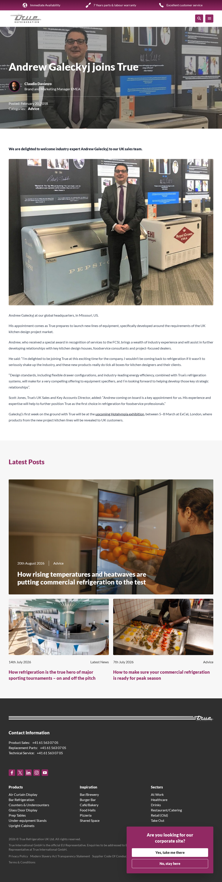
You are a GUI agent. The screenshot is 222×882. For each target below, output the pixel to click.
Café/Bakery (89, 805)
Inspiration (88, 787)
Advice (33, 109)
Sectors (157, 787)
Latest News (99, 662)
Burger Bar (88, 800)
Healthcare (159, 800)
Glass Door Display (23, 810)
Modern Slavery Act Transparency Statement (60, 856)
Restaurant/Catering (166, 810)
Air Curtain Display (23, 794)
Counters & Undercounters (29, 805)
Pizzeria (85, 815)
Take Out (157, 820)
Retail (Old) (159, 815)
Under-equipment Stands (28, 820)
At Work (157, 794)
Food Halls (88, 810)
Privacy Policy (18, 856)
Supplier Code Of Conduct (110, 856)
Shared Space (90, 820)
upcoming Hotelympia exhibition (119, 414)
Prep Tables (17, 815)
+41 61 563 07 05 (45, 742)
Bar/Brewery (89, 794)
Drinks (156, 805)
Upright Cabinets (21, 826)
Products (16, 787)
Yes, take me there (170, 852)
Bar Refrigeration (21, 800)
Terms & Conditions (22, 862)
